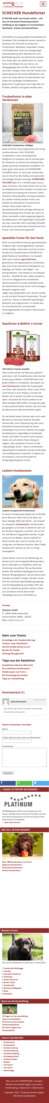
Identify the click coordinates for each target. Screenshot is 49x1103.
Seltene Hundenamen (11, 870)
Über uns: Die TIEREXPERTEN (19, 1081)
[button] (8, 783)
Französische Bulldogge (13, 968)
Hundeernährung (11, 1051)
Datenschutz (38, 1088)
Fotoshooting (11, 1088)
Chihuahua (8, 977)
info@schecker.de (15, 620)
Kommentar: (8, 746)
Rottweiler (8, 994)
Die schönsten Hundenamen (16, 668)
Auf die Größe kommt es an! (16, 647)
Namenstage (9, 1070)
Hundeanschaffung (11, 1054)
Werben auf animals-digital (18, 1084)
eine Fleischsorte (10, 386)
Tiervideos (8, 1068)
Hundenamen (9, 1045)
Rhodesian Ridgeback (13, 988)
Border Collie (9, 982)
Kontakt (38, 1081)
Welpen (7, 1062)
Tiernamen (8, 1065)
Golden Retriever (11, 980)
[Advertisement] (24, 902)
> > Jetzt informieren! (11, 822)
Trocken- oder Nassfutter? (15, 643)
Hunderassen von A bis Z (14, 672)
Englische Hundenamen (12, 865)
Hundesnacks (22, 524)
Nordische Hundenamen (12, 868)
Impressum (25, 1088)
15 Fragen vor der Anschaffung (15, 1016)
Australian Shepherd (12, 974)
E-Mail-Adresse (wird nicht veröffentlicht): (21, 737)
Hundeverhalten (10, 1059)
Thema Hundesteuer (10, 1025)
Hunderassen (9, 1042)
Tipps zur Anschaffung (13, 678)
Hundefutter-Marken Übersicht (17, 665)
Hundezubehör (8, 1030)
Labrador (7, 971)
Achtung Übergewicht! (13, 653)
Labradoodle (9, 985)
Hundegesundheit (11, 1056)
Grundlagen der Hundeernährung (18, 640)
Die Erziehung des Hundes (15, 675)
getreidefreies (29, 259)
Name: (5, 729)
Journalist (37, 1084)
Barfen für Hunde (10, 650)
